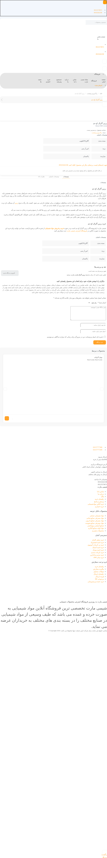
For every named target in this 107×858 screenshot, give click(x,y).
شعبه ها (39, 81)
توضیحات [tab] (66, 176)
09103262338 (102, 482)
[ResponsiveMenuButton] (105, 2)
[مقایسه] (104, 104)
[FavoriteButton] (12, 418)
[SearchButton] (88, 22)
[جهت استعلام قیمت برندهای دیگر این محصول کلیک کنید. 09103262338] (106, 162)
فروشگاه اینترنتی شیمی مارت (76, 231)
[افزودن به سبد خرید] (7, 418)
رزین (16, 203)
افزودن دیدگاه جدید (9, 273)
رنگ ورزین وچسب (92, 93)
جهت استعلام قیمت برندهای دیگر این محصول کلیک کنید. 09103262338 (83, 165)
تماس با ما (74, 81)
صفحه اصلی (103, 81)
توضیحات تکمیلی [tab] (54, 176)
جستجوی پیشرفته (59, 81)
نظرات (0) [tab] (41, 176)
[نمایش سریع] (14, 418)
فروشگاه (94, 81)
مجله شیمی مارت (84, 81)
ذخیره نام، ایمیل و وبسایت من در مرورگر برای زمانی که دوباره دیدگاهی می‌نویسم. (75, 337)
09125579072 (102, 484)
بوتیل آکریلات (98, 357)
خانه (101, 93)
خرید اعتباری (48, 81)
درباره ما (67, 81)
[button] (104, 98)
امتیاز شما (102, 303)
